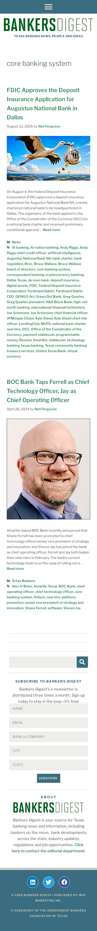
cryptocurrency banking (65, 275)
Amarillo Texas (45, 586)
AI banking (20, 248)
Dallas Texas (17, 280)
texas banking (32, 346)
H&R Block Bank (59, 302)
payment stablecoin (39, 335)
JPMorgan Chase (20, 318)
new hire (14, 329)
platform (69, 597)
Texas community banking (66, 346)
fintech (39, 597)
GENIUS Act (25, 297)
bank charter (62, 258)
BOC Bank (67, 586)
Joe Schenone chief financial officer (59, 313)
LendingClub (29, 324)
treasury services (21, 351)
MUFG (46, 324)
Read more (51, 230)
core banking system (53, 269)
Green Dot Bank (48, 297)
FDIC (33, 286)
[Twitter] (48, 882)
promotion (15, 603)
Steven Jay (72, 608)
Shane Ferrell (35, 608)
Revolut (25, 340)
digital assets (17, 286)
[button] (48, 6)
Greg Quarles (73, 297)
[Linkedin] (32, 882)
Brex (28, 264)
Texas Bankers (23, 581)
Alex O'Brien (22, 586)
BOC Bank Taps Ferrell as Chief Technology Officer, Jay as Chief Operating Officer (48, 390)
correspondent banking (25, 275)
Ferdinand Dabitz (41, 291)
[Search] (82, 662)
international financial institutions (58, 307)
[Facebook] (64, 882)
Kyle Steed (44, 318)
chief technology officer (54, 592)
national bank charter (69, 324)
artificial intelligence (64, 253)
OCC (26, 329)
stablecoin (57, 340)
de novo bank (38, 280)
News (16, 242)
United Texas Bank (51, 351)
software (55, 608)
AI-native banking (44, 248)
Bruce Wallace (45, 264)
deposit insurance (65, 280)
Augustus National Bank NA (29, 258)
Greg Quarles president (25, 302)
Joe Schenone (18, 313)
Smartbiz (40, 340)
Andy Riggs (69, 248)
